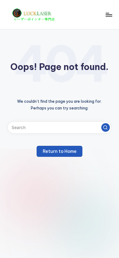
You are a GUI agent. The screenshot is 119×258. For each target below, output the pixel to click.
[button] (105, 127)
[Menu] (109, 14)
